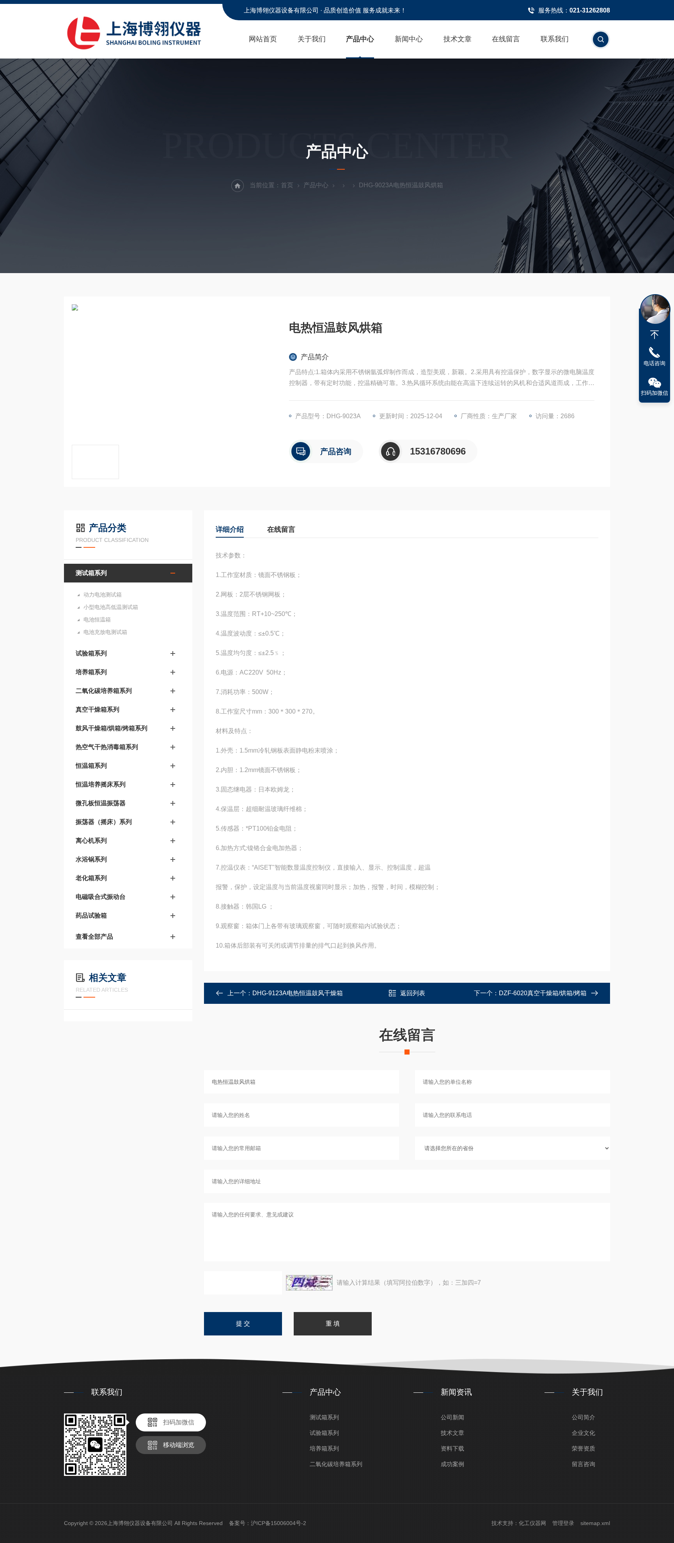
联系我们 (555, 39)
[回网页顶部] (654, 335)
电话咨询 (654, 363)
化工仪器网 (532, 1523)
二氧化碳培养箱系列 (104, 690)
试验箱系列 (91, 653)
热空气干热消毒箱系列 (107, 747)
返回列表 (412, 993)
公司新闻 (452, 1417)
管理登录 (563, 1523)
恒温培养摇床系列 (101, 784)
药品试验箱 (91, 915)
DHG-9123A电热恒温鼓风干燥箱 (297, 993)
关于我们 (312, 39)
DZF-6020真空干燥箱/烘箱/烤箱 (543, 993)
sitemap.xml (595, 1523)
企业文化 (583, 1432)
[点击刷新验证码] (309, 1283)
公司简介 (583, 1417)
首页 (287, 185)
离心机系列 (91, 840)
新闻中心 (409, 39)
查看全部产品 (94, 936)
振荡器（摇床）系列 (104, 822)
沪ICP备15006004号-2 (278, 1523)
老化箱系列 (91, 878)
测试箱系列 (91, 573)
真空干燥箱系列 (97, 709)
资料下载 (452, 1448)
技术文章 (457, 39)
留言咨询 (583, 1464)
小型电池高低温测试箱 (110, 607)
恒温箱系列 (91, 765)
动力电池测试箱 (102, 594)
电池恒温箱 (97, 619)
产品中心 (360, 39)
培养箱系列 (91, 672)
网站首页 (263, 39)
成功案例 (452, 1464)
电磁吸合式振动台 (101, 896)
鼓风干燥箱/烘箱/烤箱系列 (111, 728)
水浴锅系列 (91, 859)
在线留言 (506, 39)
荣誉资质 (583, 1448)
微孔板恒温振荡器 (101, 803)
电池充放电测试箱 (105, 632)
